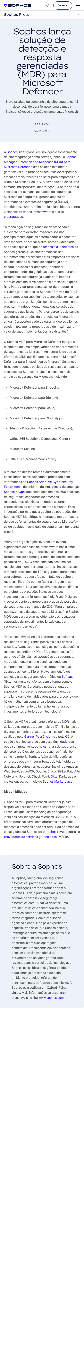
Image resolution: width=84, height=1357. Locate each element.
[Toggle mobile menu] (78, 6)
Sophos (12, 152)
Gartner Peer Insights (39, 736)
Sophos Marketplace (57, 781)
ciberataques (13, 217)
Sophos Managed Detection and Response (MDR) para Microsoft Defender (40, 162)
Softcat (67, 676)
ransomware (42, 212)
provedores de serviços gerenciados (30, 837)
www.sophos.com (51, 998)
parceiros (49, 832)
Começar (63, 5)
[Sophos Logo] (17, 5)
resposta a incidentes (58, 247)
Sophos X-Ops (14, 492)
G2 (67, 736)
